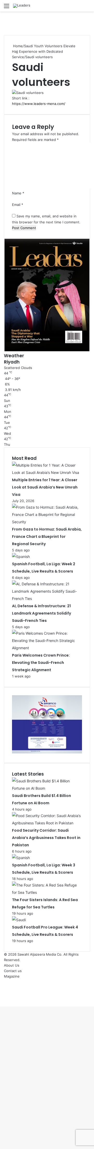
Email (17, 205)
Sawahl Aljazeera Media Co (39, 954)
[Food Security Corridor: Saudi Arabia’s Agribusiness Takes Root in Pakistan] (47, 823)
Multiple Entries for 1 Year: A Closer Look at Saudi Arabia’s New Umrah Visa (45, 487)
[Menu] (6, 8)
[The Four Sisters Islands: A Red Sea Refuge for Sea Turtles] (47, 892)
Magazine (12, 976)
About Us (11, 965)
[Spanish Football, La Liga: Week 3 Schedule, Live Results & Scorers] (21, 857)
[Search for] (87, 8)
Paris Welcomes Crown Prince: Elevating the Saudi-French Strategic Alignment (41, 662)
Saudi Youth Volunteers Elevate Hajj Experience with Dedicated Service (43, 51)
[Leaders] (21, 6)
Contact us (13, 971)
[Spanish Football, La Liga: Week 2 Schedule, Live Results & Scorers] (21, 556)
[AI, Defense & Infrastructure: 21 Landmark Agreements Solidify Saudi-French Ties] (47, 598)
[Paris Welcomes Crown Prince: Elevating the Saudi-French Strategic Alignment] (47, 648)
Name (18, 193)
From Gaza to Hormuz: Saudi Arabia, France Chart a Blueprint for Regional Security (47, 536)
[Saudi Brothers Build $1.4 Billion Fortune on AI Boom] (47, 788)
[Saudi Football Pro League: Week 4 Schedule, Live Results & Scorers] (19, 920)
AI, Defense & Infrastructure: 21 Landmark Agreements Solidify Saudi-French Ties (41, 613)
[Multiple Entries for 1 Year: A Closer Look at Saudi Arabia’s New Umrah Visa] (47, 472)
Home (17, 46)
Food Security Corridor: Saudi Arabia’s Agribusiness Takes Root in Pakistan (46, 838)
